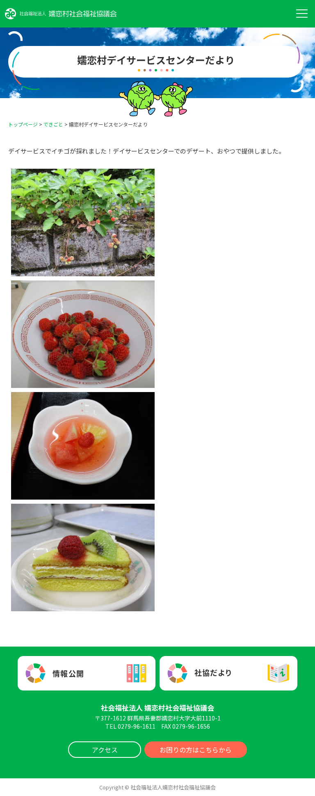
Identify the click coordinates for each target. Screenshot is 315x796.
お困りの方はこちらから (196, 750)
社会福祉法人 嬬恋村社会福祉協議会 (157, 707)
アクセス (105, 750)
